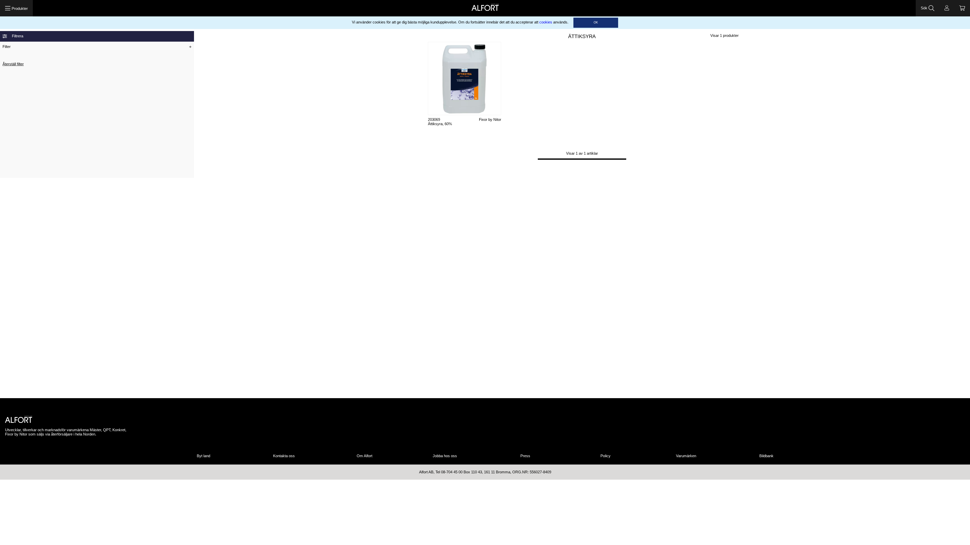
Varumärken (686, 456)
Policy (605, 456)
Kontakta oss (284, 456)
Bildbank (766, 456)
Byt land (203, 456)
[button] (16, 8)
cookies (545, 22)
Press (525, 456)
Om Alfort (364, 456)
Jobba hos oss (445, 456)
